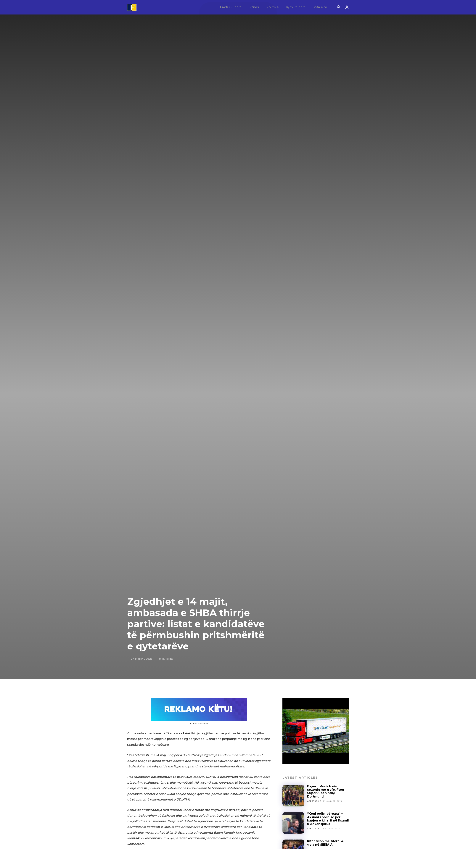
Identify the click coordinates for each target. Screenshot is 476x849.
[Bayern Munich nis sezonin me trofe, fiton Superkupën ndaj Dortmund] (293, 796)
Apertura (313, 828)
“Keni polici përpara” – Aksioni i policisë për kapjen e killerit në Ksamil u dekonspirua (328, 819)
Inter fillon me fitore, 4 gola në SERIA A (325, 842)
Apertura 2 (314, 801)
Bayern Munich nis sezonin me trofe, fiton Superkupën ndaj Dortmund (325, 791)
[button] (338, 7)
